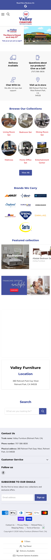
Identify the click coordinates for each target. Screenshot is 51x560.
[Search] (42, 411)
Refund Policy (36, 525)
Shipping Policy (17, 528)
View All (25, 172)
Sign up (40, 497)
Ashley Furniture (39, 261)
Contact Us (10, 525)
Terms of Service (33, 528)
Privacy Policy (22, 525)
